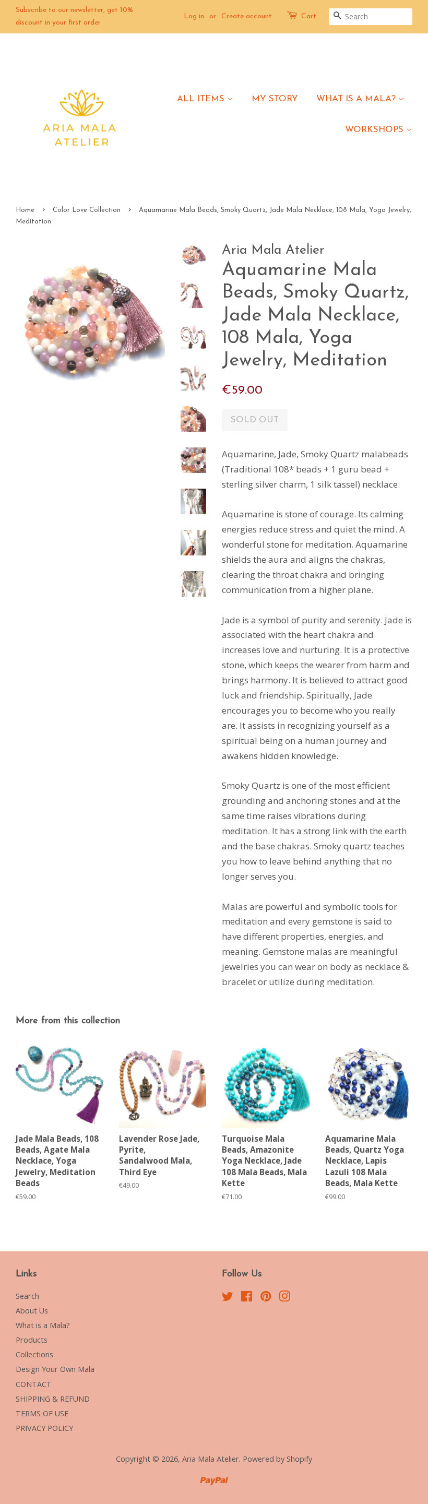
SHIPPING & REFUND (53, 1399)
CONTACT (34, 1384)
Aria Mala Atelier (210, 1459)
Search (27, 1296)
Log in (194, 16)
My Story (275, 98)
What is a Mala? (357, 98)
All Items (202, 98)
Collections (34, 1354)
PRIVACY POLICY (44, 1428)
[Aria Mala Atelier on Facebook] (247, 1298)
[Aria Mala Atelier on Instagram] (284, 1298)
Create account (246, 16)
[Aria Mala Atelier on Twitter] (227, 1298)
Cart (308, 16)
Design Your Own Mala (55, 1369)
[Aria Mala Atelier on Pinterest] (265, 1298)
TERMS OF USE (42, 1413)
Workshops (375, 129)
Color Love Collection (87, 210)
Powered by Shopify (277, 1459)
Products (31, 1340)
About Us (32, 1311)
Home (25, 210)
